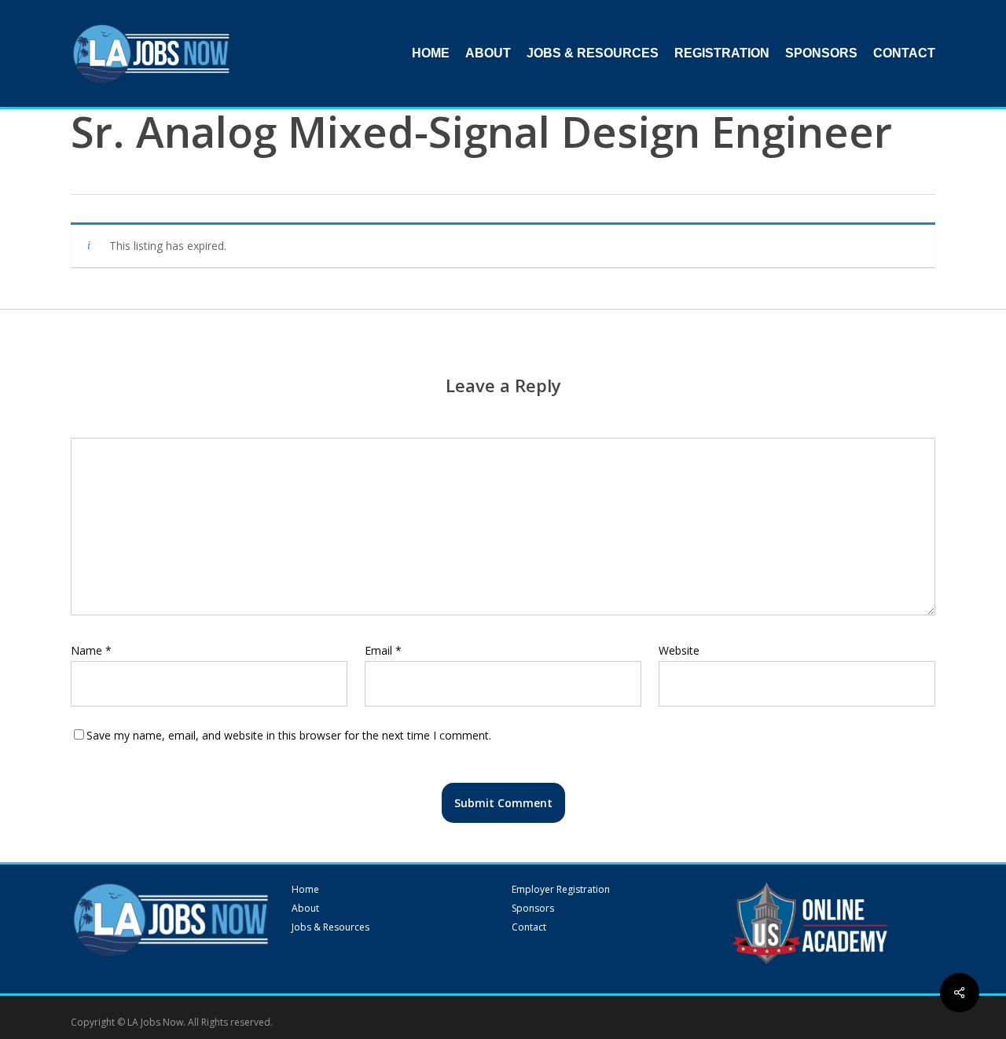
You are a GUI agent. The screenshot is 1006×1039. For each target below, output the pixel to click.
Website (679, 650)
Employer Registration (561, 889)
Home (305, 889)
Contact (529, 927)
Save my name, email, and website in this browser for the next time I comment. (288, 735)
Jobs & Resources (330, 927)
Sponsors (533, 908)
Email (383, 650)
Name (91, 650)
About (305, 908)
